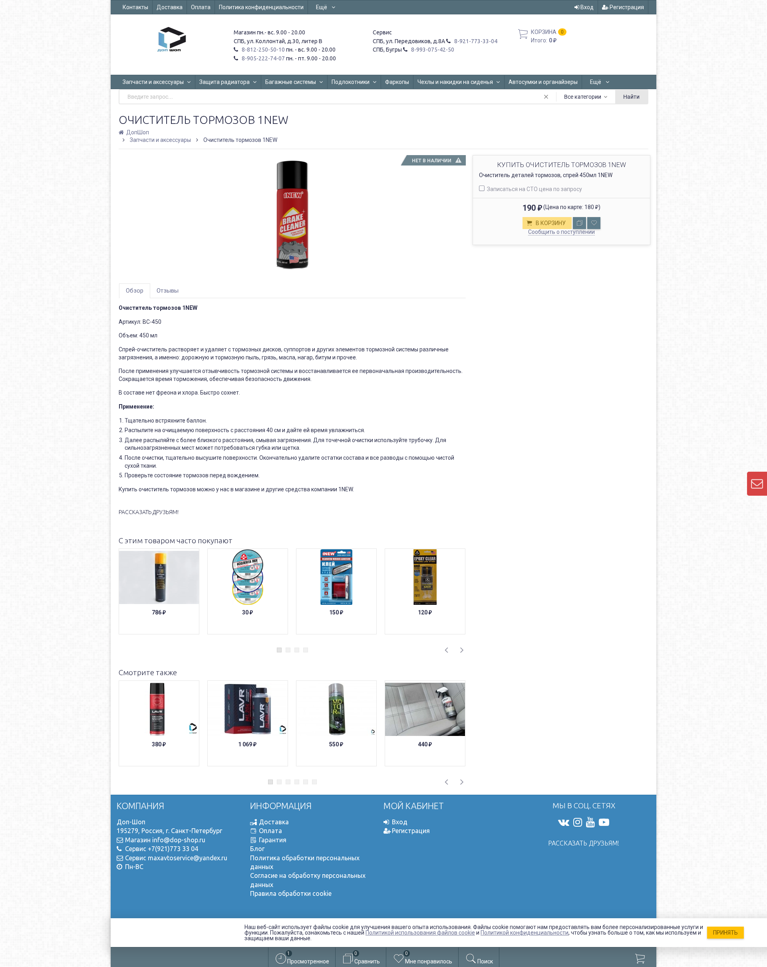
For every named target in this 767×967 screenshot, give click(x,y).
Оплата (201, 7)
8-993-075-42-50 (432, 49)
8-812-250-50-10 (262, 49)
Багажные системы (290, 82)
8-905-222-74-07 (262, 58)
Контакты (135, 7)
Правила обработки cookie (291, 893)
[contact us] (757, 484)
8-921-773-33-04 (475, 41)
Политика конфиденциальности (261, 7)
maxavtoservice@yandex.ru (187, 857)
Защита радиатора (224, 82)
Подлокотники (351, 82)
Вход (586, 7)
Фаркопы (397, 82)
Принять (725, 932)
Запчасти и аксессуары (153, 82)
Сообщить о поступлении (561, 232)
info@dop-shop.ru (178, 839)
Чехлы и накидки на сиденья (455, 82)
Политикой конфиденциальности (524, 932)
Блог (257, 848)
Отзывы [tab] (168, 290)
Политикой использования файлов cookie (420, 932)
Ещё (322, 7)
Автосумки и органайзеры (543, 82)
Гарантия (272, 839)
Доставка (170, 7)
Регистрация (626, 7)
